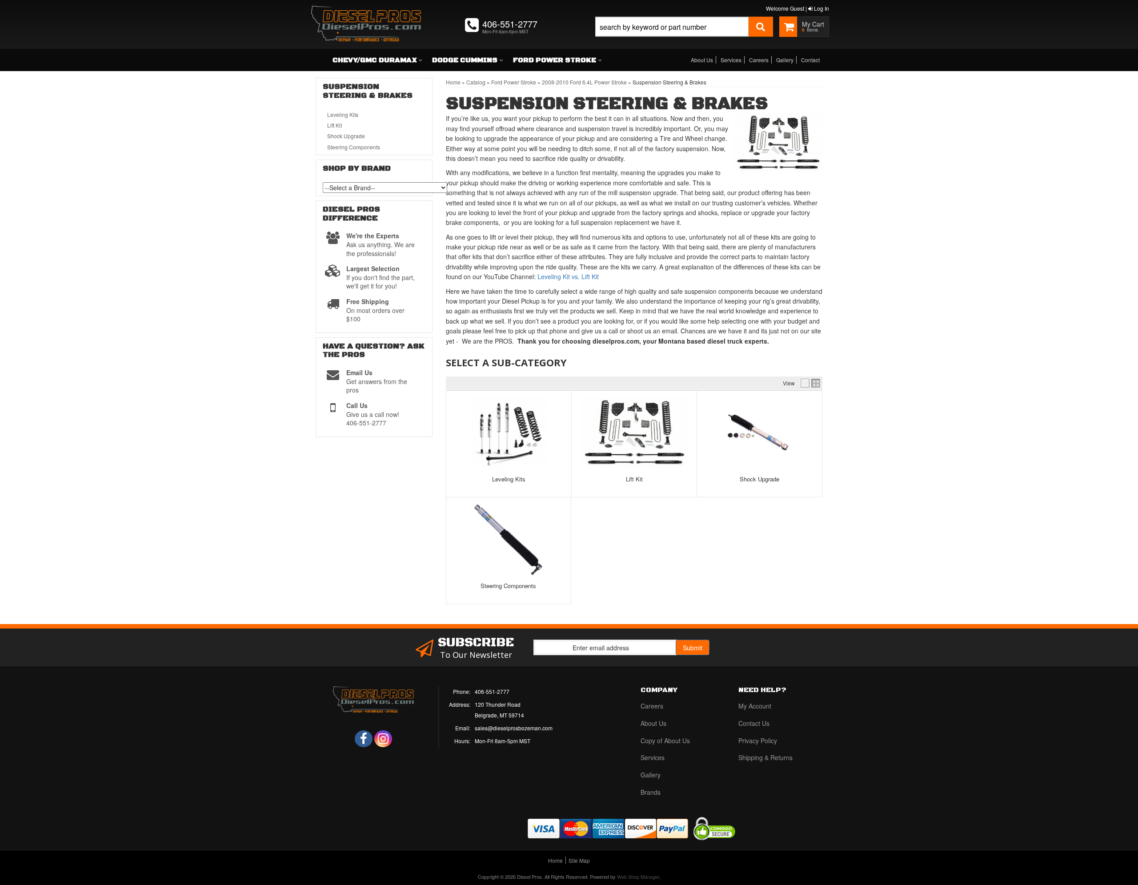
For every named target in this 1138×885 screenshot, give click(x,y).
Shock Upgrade (759, 479)
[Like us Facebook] (364, 738)
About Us (702, 60)
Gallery (784, 60)
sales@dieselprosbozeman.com (514, 728)
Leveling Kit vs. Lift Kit (568, 276)
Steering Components (508, 585)
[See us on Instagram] (383, 738)
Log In (821, 8)
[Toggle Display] (810, 383)
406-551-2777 (492, 691)
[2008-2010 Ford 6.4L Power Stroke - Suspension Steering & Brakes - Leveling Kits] (509, 433)
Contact (810, 60)
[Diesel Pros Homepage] (366, 15)
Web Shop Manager (638, 876)
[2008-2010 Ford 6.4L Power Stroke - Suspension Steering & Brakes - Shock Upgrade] (759, 433)
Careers (759, 60)
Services (731, 60)
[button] (684, 37)
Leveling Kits (508, 479)
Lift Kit (634, 479)
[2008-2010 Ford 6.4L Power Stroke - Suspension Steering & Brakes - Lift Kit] (634, 433)
